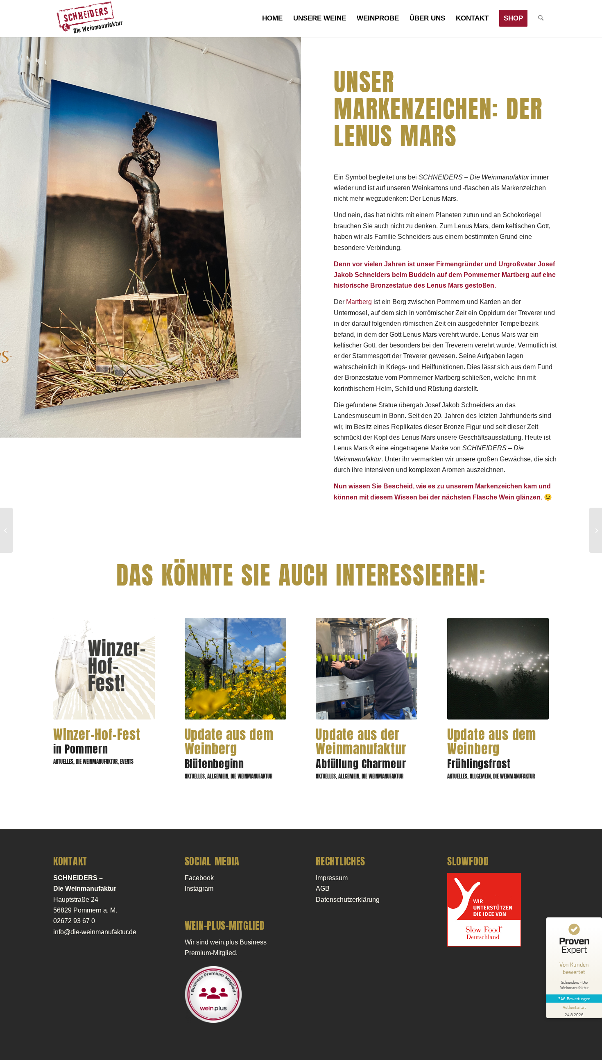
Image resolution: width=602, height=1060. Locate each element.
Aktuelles (63, 761)
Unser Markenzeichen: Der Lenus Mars (438, 109)
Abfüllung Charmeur (361, 750)
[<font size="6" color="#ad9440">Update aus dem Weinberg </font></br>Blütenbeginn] (235, 669)
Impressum (332, 877)
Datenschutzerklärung (348, 899)
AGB (323, 888)
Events (127, 761)
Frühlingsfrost (491, 750)
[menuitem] (272, 18)
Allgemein (217, 776)
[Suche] (541, 18)
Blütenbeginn (229, 750)
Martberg (359, 301)
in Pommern (96, 743)
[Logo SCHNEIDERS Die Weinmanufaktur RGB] (89, 18)
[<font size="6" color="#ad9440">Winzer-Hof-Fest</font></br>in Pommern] (104, 669)
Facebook (199, 877)
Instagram (199, 888)
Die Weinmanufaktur (97, 761)
